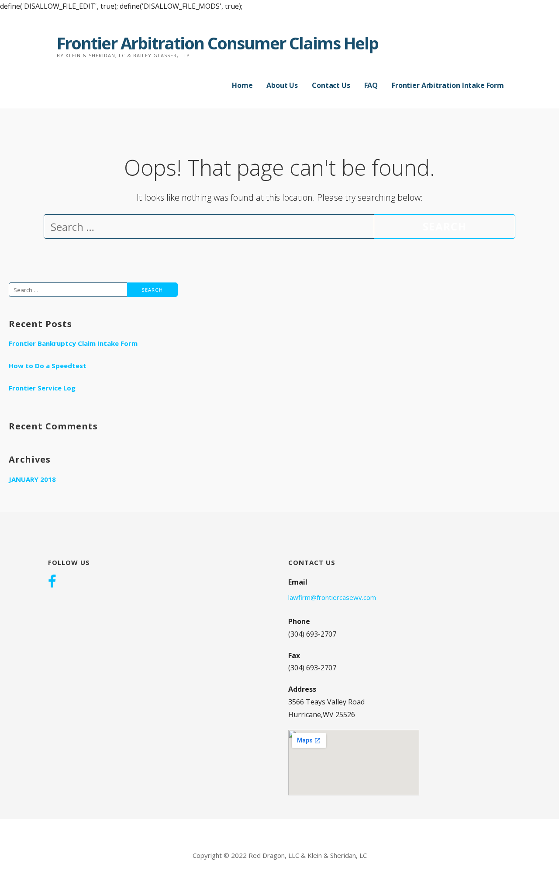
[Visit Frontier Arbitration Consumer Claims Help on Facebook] (52, 581)
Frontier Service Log (42, 387)
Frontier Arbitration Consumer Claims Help (217, 42)
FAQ (371, 85)
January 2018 (32, 479)
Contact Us (331, 85)
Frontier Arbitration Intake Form (448, 85)
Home (242, 85)
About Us (282, 85)
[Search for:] (209, 228)
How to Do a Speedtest (47, 365)
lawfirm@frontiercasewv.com (332, 597)
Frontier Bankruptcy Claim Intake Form (73, 343)
